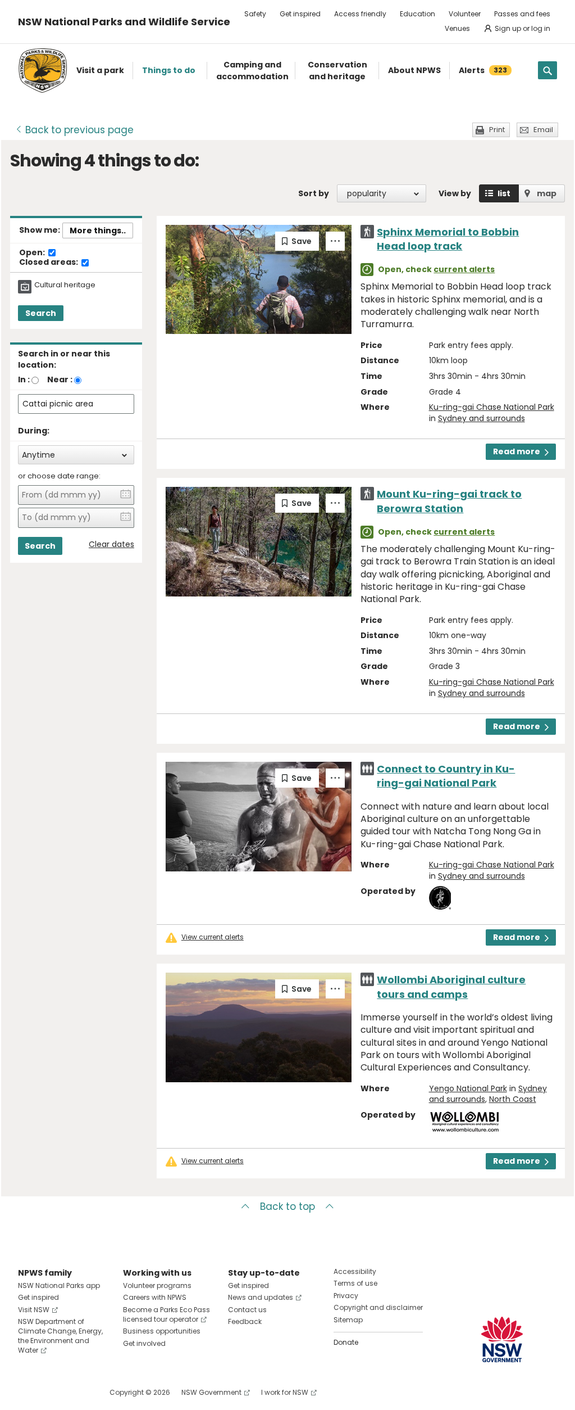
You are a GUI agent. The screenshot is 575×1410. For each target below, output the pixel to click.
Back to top (287, 1206)
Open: (33, 253)
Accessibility (355, 1271)
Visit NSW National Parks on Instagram (52, 1392)
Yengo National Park (468, 1088)
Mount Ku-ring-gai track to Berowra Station (449, 501)
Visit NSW (33, 1309)
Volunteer (465, 14)
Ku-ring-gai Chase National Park (491, 407)
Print (497, 129)
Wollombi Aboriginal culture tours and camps (451, 987)
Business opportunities (161, 1331)
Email (543, 129)
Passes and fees (522, 14)
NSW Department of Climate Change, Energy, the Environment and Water (60, 1335)
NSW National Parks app (59, 1285)
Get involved (144, 1343)
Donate (346, 1342)
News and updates (260, 1297)
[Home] (42, 70)
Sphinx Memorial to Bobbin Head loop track (448, 239)
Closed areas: (49, 262)
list (504, 193)
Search (40, 313)
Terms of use (355, 1283)
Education (417, 14)
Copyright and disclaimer (378, 1307)
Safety (255, 14)
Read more (516, 451)
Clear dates (111, 544)
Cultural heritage (64, 285)
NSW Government (211, 1392)
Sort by (313, 193)
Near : (59, 379)
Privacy (346, 1295)
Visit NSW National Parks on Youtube (76, 1392)
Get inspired (300, 14)
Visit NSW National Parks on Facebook (28, 1392)
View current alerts (212, 937)
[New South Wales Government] (502, 1339)
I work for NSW (284, 1392)
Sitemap (348, 1320)
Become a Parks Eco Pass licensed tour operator (166, 1314)
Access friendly (360, 14)
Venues (457, 28)
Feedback (245, 1321)
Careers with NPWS (154, 1297)
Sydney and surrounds (481, 418)
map (546, 193)
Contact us (247, 1309)
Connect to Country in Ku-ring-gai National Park (446, 776)
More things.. (98, 230)
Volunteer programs (157, 1285)
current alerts (464, 269)
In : (24, 379)
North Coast (512, 1099)
